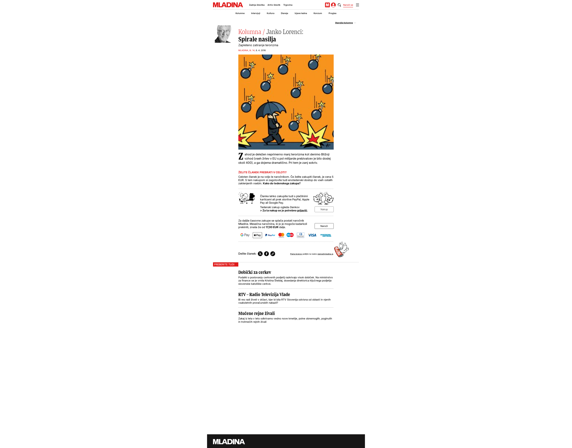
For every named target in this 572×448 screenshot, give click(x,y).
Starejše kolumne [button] (344, 23)
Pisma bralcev (296, 254)
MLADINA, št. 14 (246, 50)
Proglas (332, 13)
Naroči (324, 226)
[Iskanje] (339, 5)
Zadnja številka (257, 5)
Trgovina (287, 5)
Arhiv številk (274, 5)
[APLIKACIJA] (327, 5)
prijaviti (302, 210)
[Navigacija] (357, 4)
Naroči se (348, 5)
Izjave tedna (301, 13)
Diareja (284, 13)
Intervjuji (255, 13)
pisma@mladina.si (325, 254)
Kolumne (240, 13)
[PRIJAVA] (333, 5)
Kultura (270, 13)
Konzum (318, 13)
